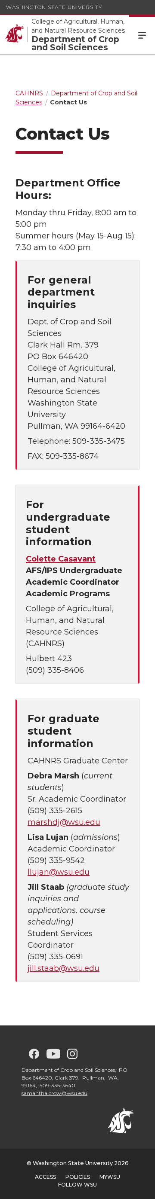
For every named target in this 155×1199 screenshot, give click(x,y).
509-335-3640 (57, 1085)
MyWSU (109, 1177)
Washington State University (54, 7)
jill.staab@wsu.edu (63, 968)
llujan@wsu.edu (59, 872)
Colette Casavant (61, 559)
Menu (142, 34)
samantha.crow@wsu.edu (54, 1093)
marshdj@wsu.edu (64, 822)
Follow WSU (77, 1184)
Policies (77, 1177)
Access (45, 1177)
